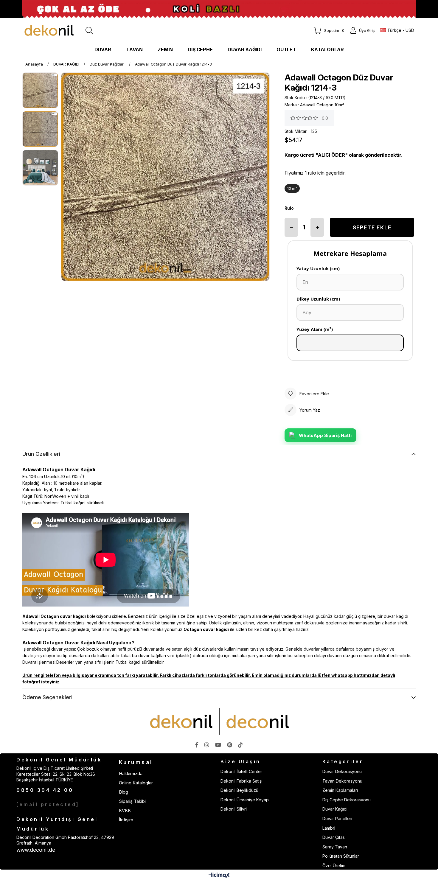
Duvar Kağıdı (334, 808)
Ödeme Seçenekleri (47, 697)
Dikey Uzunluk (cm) (318, 299)
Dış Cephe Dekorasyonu (346, 799)
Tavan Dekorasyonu (342, 780)
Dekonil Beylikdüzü (239, 790)
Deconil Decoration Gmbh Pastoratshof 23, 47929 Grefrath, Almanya (65, 840)
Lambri (328, 828)
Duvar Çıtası (334, 837)
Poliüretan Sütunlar (340, 856)
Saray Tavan (334, 846)
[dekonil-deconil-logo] (219, 721)
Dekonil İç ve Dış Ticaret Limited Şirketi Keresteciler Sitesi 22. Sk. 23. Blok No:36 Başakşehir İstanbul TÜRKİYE (55, 774)
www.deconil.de (35, 850)
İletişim (126, 820)
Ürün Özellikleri (41, 454)
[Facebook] (196, 744)
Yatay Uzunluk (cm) (318, 268)
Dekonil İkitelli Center (241, 771)
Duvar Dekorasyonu (342, 771)
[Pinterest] (229, 744)
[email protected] (48, 804)
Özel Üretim (333, 865)
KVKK (125, 810)
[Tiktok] (240, 744)
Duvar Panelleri (337, 818)
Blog (123, 792)
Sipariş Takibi (132, 801)
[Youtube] (218, 744)
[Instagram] (206, 744)
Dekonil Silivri (233, 808)
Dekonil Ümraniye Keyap (244, 799)
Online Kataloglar (136, 783)
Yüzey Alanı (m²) (314, 329)
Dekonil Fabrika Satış (241, 780)
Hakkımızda (130, 773)
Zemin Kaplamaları (340, 790)
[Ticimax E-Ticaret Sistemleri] (219, 876)
